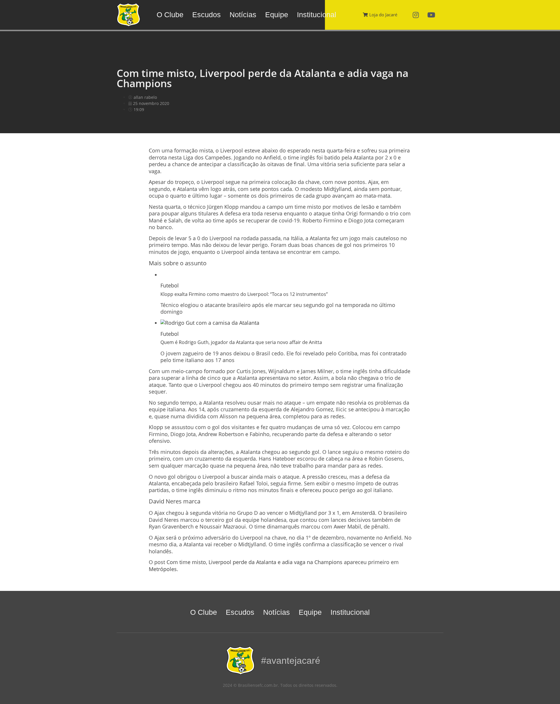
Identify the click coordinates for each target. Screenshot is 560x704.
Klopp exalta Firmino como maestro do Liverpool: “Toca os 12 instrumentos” (244, 294)
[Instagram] (416, 15)
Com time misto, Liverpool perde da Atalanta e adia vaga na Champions (254, 562)
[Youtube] (431, 15)
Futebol (169, 285)
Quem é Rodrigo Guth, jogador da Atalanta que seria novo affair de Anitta (241, 342)
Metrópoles (163, 569)
